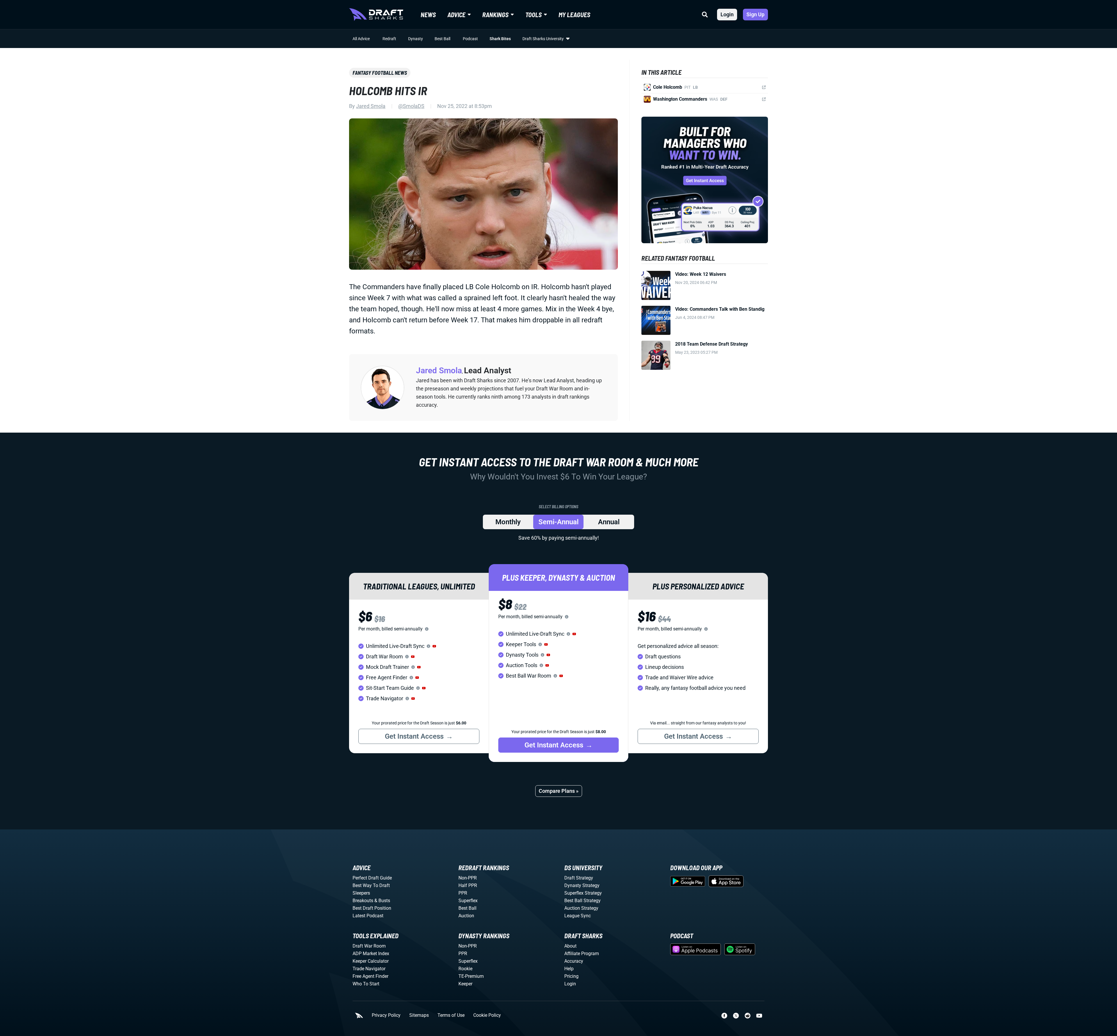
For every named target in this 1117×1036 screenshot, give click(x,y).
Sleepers (361, 893)
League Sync (577, 915)
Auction (466, 915)
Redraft (389, 38)
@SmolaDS (411, 106)
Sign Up (755, 14)
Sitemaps (419, 1015)
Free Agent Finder (370, 976)
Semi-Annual (558, 522)
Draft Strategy (578, 878)
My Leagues (574, 14)
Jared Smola (370, 106)
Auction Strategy (581, 908)
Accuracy (573, 961)
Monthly (508, 522)
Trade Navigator (369, 968)
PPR (462, 893)
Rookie (465, 968)
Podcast (470, 38)
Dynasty (415, 38)
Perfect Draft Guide (372, 878)
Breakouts (363, 900)
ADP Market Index (371, 953)
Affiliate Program (581, 953)
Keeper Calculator (371, 961)
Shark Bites (500, 38)
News (428, 14)
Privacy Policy (386, 1015)
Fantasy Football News (380, 73)
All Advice (361, 38)
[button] (434, 646)
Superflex (468, 900)
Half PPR (467, 885)
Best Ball (442, 38)
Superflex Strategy (583, 893)
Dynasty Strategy (582, 885)
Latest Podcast (368, 915)
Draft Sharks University (543, 38)
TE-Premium (471, 976)
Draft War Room (369, 946)
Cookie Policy (487, 1015)
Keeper (465, 984)
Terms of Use (451, 1015)
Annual (609, 522)
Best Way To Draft (371, 885)
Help (569, 968)
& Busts (382, 900)
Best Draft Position (372, 908)
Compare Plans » (559, 791)
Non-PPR (467, 878)
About (570, 946)
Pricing (571, 976)
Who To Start (366, 984)
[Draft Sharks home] (376, 14)
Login (727, 14)
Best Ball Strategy (582, 900)
